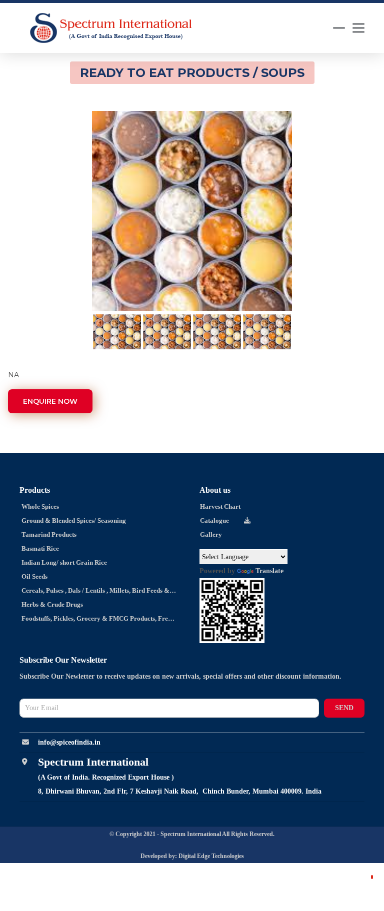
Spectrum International (191, 834)
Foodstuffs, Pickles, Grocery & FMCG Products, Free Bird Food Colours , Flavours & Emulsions (91, 620)
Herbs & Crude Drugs (51, 604)
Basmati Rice (39, 548)
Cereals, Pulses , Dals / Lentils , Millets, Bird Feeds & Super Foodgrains (91, 592)
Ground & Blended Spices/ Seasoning (73, 520)
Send (344, 708)
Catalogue (214, 520)
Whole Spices (39, 506)
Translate (270, 571)
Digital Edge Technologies (211, 856)
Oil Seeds (34, 576)
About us (215, 490)
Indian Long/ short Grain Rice (63, 562)
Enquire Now (50, 401)
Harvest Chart (220, 506)
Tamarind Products (48, 534)
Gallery (211, 534)
